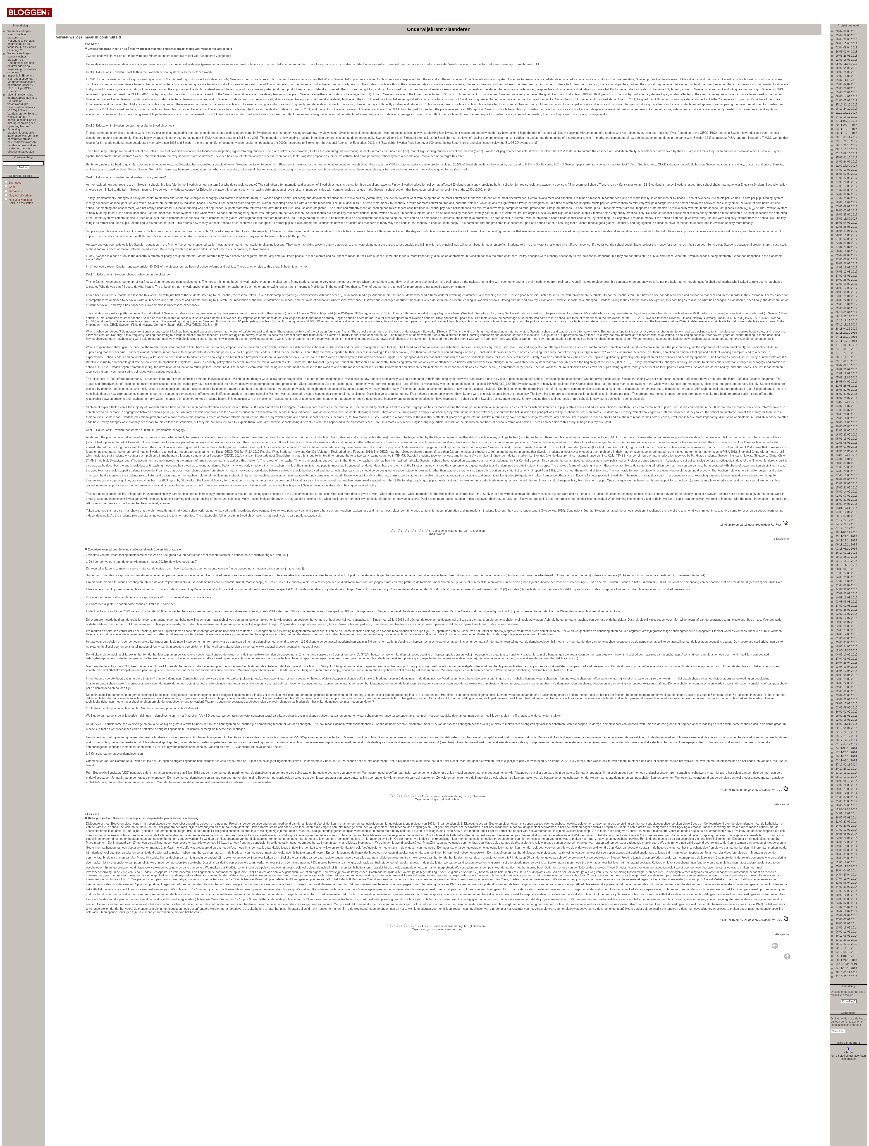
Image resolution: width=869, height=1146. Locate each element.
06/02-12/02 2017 (846, 287)
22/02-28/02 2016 (846, 483)
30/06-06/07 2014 (846, 833)
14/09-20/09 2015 (846, 577)
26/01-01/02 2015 (846, 711)
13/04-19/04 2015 (846, 666)
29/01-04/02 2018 (846, 84)
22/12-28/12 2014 (846, 732)
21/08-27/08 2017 (846, 177)
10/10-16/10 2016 (846, 357)
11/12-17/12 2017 (846, 112)
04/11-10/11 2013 (846, 968)
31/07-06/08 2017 (846, 190)
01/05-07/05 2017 (846, 239)
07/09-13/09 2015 (846, 581)
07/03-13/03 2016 (846, 475)
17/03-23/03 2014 (846, 890)
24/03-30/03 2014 (846, 886)
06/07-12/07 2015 (846, 618)
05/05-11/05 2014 (846, 866)
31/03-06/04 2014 (846, 882)
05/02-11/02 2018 (846, 80)
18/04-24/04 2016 (846, 450)
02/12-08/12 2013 (846, 952)
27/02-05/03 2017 (846, 275)
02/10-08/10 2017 (846, 153)
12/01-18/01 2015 (846, 719)
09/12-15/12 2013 (846, 948)
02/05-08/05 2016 (846, 442)
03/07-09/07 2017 (846, 206)
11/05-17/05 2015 (846, 650)
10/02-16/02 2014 (846, 911)
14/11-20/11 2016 (846, 336)
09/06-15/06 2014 (846, 846)
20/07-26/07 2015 (846, 609)
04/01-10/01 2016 (846, 512)
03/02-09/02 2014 (846, 915)
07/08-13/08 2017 (846, 186)
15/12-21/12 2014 (846, 736)
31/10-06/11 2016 (846, 345)
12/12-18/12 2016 (846, 320)
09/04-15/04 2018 (846, 43)
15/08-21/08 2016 (846, 389)
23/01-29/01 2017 (846, 296)
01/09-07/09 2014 (846, 797)
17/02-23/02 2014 (846, 907)
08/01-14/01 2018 (846, 96)
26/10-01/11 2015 (846, 552)
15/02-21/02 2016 (846, 487)
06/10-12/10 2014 (846, 776)
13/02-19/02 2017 (846, 283)
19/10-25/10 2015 (846, 556)
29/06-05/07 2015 (846, 622)
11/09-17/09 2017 (846, 165)
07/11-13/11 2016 (846, 340)
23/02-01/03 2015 (846, 695)
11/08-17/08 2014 (846, 809)
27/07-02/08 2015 (846, 605)
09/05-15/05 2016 (846, 438)
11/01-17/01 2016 (846, 508)
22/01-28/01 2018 (846, 88)
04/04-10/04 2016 (846, 459)
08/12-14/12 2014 (846, 740)
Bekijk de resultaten (21, 203)
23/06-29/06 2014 (846, 838)
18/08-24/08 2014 (846, 805)
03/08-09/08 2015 (846, 601)
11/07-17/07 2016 (846, 402)
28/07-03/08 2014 (846, 817)
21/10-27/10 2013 (846, 976)
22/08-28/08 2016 (846, 385)
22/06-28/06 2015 (846, 626)
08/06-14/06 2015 (846, 634)
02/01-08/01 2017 (846, 308)
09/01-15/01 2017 (846, 304)
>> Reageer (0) (781, 539)
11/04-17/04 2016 (846, 455)
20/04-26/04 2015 (846, 662)
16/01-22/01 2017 (846, 300)
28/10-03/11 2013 (846, 972)
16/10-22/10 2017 (846, 145)
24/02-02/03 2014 (846, 903)
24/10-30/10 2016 (846, 349)
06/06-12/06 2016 (846, 422)
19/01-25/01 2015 (846, 715)
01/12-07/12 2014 (846, 744)
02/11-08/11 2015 (846, 548)
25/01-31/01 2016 (846, 499)
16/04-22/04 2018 (846, 39)
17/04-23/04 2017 (846, 247)
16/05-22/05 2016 (846, 434)
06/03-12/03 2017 (846, 271)
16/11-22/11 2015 (846, 540)
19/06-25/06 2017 (846, 214)
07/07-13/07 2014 (846, 829)
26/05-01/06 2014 (846, 854)
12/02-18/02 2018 (846, 76)
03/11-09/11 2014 (846, 760)
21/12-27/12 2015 (846, 520)
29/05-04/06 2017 (846, 222)
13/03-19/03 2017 (846, 267)
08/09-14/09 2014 (846, 793)
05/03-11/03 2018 (846, 63)
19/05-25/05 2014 (846, 858)
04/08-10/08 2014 (846, 813)
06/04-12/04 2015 (846, 670)
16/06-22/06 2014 (846, 842)
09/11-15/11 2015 (846, 544)
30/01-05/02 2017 (846, 292)
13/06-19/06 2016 (846, 418)
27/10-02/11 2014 (846, 764)
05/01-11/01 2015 (846, 723)
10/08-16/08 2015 (846, 597)
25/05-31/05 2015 (846, 642)
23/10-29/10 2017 (846, 141)
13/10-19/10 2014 (846, 772)
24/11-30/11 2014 (846, 748)
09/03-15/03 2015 (846, 687)
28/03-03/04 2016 (846, 463)
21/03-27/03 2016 (846, 467)
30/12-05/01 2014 (846, 935)
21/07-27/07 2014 (846, 821)
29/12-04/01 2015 (846, 728)
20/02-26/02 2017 (846, 279)
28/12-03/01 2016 (846, 516)
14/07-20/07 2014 (846, 825)
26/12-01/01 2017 (846, 312)
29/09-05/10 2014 (846, 780)
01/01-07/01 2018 (846, 100)
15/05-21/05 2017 (846, 230)
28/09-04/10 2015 (846, 569)
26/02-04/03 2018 (846, 67)
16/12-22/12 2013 (846, 943)
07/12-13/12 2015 (846, 528)
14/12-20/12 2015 (846, 524)
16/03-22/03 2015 (846, 683)
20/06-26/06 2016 (846, 414)
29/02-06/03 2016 (846, 479)
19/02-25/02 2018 (846, 72)
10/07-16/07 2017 (846, 202)
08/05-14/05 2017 (846, 235)
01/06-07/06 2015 (846, 638)
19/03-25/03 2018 (846, 55)
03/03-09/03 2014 (846, 899)
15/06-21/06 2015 (846, 630)
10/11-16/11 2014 (846, 756)
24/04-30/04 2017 (846, 243)
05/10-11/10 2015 (846, 565)
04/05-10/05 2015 (846, 654)
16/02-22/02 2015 (846, 699)
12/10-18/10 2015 (846, 560)
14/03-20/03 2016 (846, 471)
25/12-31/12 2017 (846, 104)
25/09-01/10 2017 (846, 157)
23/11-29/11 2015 (846, 536)
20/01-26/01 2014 (846, 923)
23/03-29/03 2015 (846, 679)
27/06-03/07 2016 (846, 410)
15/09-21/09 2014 (846, 789)
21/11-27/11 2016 (846, 332)
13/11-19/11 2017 (846, 129)
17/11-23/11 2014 (846, 752)
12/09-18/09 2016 (846, 373)
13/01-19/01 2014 (846, 927)
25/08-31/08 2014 (846, 801)
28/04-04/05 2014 (846, 870)
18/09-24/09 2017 (846, 161)
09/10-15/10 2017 (846, 149)
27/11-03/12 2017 (846, 120)
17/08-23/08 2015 (846, 593)
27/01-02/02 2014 (846, 919)
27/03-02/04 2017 (846, 259)
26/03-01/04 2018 (846, 51)
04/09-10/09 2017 (846, 169)
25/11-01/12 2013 (846, 956)
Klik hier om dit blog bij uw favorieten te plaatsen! (848, 1055)
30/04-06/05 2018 (846, 31)
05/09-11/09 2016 (846, 377)
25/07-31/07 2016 (846, 393)
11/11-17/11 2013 (846, 964)
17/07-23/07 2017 (846, 198)
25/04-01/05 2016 (846, 446)
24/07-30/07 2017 (846, 194)
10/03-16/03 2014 (846, 895)
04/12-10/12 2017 (846, 116)
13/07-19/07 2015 (846, 613)
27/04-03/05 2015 (846, 658)
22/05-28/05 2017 (846, 226)
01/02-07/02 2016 (846, 495)
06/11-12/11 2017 (846, 133)
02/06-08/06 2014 (846, 850)
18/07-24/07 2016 (846, 398)
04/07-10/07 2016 (846, 406)
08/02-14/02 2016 (846, 491)
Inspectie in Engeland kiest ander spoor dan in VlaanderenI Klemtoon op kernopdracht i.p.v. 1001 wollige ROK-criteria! (22, 83)
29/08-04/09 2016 (846, 381)
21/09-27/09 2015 (846, 573)
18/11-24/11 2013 (846, 960)
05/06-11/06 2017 (846, 218)
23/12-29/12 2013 (846, 939)
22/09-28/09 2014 (846, 785)
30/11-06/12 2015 (846, 532)
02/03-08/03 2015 (846, 691)
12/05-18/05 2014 (846, 862)
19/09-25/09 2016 (846, 369)
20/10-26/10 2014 (846, 768)
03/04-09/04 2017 (846, 255)
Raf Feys (776, 524)
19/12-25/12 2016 (846, 316)
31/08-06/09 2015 (846, 585)
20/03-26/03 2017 (846, 263)
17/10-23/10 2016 (846, 353)
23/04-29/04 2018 (846, 35)
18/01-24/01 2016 (846, 503)
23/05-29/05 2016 (846, 430)
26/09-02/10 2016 (846, 365)
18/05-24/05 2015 (846, 646)
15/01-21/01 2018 (846, 92)
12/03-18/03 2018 (846, 59)
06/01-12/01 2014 (846, 931)
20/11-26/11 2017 (846, 125)
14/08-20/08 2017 (846, 182)
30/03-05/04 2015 (846, 675)
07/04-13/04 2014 (846, 878)
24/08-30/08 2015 (846, 589)
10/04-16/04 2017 (846, 251)
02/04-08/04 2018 (846, 47)
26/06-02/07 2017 (846, 210)
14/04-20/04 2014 (846, 874)
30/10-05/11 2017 (846, 137)
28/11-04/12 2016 (846, 328)
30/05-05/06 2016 (846, 426)
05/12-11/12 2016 (846, 324)
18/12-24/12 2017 (846, 108)
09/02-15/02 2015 (846, 703)
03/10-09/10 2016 (846, 361)
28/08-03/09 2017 (846, 173)
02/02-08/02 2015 (846, 707)
